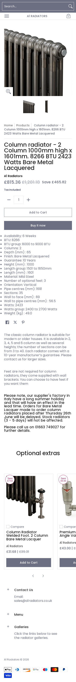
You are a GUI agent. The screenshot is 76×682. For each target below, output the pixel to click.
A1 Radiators (37, 16)
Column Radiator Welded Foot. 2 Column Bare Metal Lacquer (27, 536)
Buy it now (38, 225)
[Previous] (6, 62)
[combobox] (34, 6)
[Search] (70, 6)
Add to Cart (38, 212)
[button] (68, 16)
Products (23, 125)
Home (8, 125)
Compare (17, 526)
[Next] (69, 62)
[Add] (28, 200)
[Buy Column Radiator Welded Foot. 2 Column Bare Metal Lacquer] (28, 498)
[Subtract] (9, 200)
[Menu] (6, 16)
